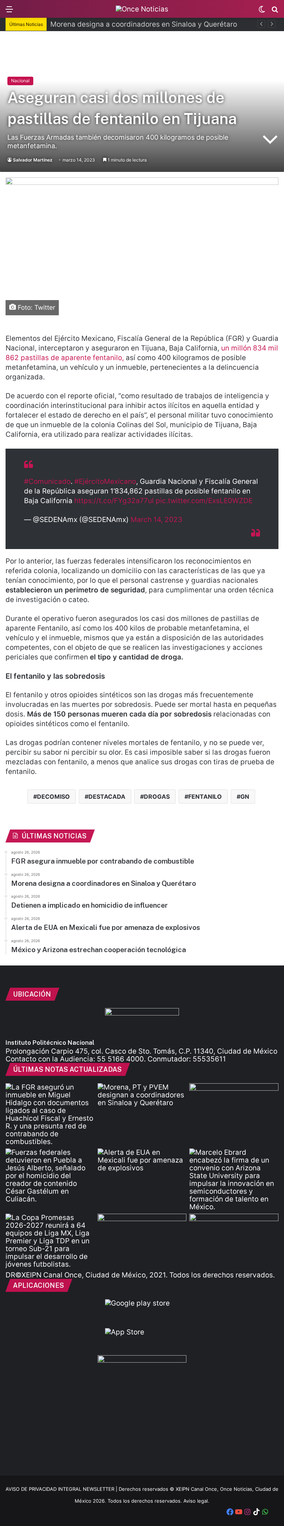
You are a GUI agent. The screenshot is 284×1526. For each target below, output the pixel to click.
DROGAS (157, 796)
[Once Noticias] (142, 9)
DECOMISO (53, 796)
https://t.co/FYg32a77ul (114, 500)
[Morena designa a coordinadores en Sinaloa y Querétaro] (142, 1108)
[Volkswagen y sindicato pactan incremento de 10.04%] (233, 1108)
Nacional (20, 80)
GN (244, 796)
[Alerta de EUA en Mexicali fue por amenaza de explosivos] (142, 1173)
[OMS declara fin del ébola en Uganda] (142, 1239)
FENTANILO (205, 796)
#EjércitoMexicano (105, 481)
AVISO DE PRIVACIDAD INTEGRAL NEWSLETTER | (62, 1489)
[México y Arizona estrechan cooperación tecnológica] (233, 1179)
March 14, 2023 (156, 519)
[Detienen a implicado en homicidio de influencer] (50, 1175)
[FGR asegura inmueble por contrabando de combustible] (50, 1114)
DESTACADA (106, 796)
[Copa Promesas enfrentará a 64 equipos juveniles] (50, 1241)
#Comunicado (47, 481)
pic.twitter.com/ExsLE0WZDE (204, 500)
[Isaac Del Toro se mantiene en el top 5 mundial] (233, 1239)
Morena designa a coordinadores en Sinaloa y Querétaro (143, 24)
